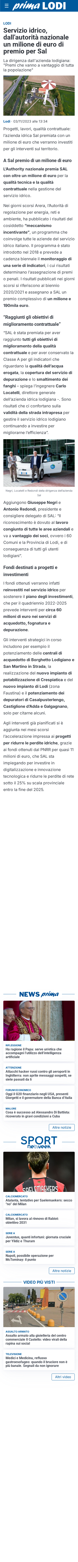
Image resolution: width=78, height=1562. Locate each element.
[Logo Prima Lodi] (39, 6)
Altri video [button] (63, 1377)
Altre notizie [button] (61, 1127)
